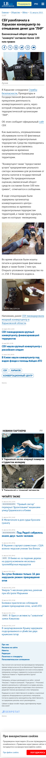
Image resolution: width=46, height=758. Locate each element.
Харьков (16, 370)
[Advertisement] (23, 402)
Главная (5, 12)
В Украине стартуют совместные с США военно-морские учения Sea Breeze (22, 547)
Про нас (5, 644)
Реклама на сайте (10, 647)
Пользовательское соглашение (16, 659)
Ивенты (5, 650)
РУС (36, 4)
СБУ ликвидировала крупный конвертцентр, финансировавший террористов (20, 335)
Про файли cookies (11, 752)
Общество (15, 12)
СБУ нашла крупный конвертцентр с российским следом (22, 348)
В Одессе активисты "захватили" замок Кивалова (22, 617)
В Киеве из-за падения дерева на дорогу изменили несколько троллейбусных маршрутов (21, 561)
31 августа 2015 (36, 12)
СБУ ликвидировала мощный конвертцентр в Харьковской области (23, 319)
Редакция (6, 653)
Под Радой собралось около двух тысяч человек (22, 534)
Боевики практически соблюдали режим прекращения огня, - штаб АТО (22, 604)
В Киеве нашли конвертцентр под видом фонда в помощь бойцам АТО (22, 359)
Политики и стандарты (12, 656)
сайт (41, 121)
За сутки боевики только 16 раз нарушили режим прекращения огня (21, 577)
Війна (24, 12)
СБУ (5, 370)
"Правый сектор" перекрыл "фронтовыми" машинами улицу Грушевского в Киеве (21, 507)
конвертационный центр (17, 375)
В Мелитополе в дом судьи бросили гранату (21, 521)
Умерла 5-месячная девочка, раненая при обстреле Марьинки (22, 591)
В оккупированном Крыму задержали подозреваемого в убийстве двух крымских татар (22, 631)
